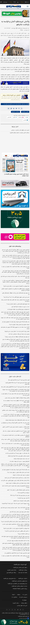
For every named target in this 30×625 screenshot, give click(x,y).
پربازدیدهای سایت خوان (15, 246)
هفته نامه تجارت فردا (22, 572)
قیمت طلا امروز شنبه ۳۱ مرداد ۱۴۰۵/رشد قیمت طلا (18, 380)
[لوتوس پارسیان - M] (15, 622)
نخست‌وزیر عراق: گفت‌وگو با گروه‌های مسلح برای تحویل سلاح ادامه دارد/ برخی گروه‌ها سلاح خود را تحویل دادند (15, 537)
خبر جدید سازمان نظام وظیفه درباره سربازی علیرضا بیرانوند (17, 420)
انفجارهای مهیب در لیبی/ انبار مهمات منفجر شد (19, 461)
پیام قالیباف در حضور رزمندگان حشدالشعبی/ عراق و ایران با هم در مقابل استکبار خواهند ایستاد (15, 525)
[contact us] (10, 610)
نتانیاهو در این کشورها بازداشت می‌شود (11, 95)
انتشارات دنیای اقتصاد (22, 578)
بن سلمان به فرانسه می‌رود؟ (23, 534)
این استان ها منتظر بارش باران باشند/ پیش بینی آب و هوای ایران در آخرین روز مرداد (15, 394)
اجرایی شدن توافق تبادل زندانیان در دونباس (20, 130)
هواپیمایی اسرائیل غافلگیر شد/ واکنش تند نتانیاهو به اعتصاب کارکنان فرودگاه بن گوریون (15, 289)
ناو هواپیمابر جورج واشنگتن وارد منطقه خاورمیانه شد (18, 309)
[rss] (15, 610)
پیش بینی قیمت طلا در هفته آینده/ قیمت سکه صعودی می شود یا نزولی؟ (15, 267)
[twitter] (16, 108)
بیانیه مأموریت (16, 603)
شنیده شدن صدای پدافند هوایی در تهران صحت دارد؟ (18, 472)
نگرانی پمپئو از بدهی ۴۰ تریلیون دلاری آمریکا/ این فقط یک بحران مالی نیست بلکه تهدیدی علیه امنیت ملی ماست (15, 340)
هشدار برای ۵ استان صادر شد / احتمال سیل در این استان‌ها (17, 331)
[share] (12, 610)
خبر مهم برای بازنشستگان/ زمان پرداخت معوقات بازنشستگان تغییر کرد (15, 293)
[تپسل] (1, 82)
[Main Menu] (27, 6)
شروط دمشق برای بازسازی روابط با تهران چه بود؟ (19, 324)
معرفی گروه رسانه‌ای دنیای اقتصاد (20, 567)
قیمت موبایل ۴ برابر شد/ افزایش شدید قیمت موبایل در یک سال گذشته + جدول (16, 431)
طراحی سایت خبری (24, 618)
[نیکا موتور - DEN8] (15, 183)
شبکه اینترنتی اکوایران (11, 570)
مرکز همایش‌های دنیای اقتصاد (9, 578)
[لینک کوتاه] (21, 108)
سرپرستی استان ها (23, 597)
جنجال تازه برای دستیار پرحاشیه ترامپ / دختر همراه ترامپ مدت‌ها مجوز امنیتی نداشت (15, 444)
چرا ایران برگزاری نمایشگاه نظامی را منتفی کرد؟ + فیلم (18, 490)
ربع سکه (27, 2)
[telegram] (11, 108)
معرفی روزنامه (24, 603)
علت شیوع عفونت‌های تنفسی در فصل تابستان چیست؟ (18, 304)
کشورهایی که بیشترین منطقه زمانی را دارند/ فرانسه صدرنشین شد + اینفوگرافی (15, 436)
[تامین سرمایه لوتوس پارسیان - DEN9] (15, 219)
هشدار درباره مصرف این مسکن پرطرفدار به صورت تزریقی (17, 483)
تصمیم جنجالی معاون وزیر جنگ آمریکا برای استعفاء (18, 456)
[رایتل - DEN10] (15, 236)
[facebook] (19, 108)
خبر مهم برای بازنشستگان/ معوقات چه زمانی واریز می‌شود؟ (17, 337)
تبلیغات (18, 594)
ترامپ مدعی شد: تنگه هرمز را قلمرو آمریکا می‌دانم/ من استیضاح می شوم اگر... (15, 423)
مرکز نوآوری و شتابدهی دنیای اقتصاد (19, 581)
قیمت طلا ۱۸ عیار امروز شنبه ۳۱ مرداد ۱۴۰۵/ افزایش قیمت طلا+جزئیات (17, 383)
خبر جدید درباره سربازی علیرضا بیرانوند (21, 458)
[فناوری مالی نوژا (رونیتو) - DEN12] (15, 362)
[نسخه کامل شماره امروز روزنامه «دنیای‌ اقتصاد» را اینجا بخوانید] (15, 162)
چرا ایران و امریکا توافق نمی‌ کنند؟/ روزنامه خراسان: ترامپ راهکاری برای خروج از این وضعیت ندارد (15, 411)
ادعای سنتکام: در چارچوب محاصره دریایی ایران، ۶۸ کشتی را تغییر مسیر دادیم (16, 427)
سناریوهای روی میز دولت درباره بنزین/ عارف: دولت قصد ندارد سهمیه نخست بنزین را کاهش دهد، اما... (15, 318)
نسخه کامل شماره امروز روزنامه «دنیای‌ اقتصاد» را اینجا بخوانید (16, 175)
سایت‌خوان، (23, 104)
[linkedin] (14, 108)
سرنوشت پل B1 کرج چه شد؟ (23, 492)
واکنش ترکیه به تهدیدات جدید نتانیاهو (21, 501)
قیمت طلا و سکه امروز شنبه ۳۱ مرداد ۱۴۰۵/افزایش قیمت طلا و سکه (15, 387)
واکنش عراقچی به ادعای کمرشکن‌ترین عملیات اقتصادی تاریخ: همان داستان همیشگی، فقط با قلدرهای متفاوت (15, 544)
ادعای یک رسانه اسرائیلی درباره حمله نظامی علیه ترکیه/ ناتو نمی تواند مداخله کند (15, 300)
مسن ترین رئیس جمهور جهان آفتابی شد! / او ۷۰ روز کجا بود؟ (16, 297)
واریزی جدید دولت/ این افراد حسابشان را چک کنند (19, 334)
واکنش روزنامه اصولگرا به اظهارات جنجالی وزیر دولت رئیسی (17, 398)
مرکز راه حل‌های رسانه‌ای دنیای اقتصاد (19, 586)
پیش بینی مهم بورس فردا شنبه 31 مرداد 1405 (19, 495)
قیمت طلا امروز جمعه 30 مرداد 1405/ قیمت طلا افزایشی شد (17, 553)
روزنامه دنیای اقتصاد (23, 570)
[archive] (7, 610)
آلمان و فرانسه (25, 112)
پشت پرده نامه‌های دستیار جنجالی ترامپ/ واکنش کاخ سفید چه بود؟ (15, 521)
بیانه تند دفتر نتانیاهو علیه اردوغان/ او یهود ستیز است (18, 540)
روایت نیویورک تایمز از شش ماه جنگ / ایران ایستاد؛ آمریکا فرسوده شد (15, 504)
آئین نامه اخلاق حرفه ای (22, 605)
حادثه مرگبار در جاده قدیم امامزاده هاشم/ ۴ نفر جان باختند (17, 478)
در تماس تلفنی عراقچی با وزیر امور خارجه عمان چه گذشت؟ (17, 531)
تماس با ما (25, 594)
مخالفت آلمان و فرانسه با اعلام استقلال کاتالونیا (19, 133)
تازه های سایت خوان (15, 376)
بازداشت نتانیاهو (15, 112)
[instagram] (23, 610)
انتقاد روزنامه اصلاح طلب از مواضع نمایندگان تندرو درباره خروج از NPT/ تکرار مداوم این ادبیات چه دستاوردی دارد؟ (15, 390)
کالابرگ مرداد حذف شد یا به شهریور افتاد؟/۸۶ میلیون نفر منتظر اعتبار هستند (15, 328)
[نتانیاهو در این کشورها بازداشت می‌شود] (24, 96)
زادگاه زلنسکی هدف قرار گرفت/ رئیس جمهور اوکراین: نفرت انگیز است (15, 480)
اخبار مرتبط (15, 127)
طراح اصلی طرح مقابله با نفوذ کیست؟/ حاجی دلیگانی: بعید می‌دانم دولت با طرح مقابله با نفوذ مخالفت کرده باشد (15, 440)
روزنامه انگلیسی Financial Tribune (20, 588)
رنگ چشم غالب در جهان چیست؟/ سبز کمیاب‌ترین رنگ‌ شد (17, 453)
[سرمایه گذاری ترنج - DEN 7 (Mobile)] (15, 13)
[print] (8, 108)
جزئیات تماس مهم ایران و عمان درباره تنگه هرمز (19, 512)
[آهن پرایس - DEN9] (15, 199)
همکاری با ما (14, 597)
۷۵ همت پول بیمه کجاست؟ (23, 498)
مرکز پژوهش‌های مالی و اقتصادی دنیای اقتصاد (17, 583)
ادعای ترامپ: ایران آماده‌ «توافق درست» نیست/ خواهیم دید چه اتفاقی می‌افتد (16, 401)
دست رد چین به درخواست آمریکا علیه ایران (20, 306)
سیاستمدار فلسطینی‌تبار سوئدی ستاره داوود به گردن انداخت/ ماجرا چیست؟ (15, 486)
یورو (13, 2)
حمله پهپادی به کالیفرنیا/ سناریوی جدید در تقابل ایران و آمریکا (16, 286)
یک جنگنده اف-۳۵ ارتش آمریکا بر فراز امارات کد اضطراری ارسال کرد (15, 322)
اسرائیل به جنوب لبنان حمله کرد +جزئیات (21, 475)
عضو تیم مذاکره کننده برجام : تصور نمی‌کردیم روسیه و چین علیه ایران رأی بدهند (15, 277)
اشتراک (13, 594)
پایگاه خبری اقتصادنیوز (11, 572)
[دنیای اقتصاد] (13, 6)
